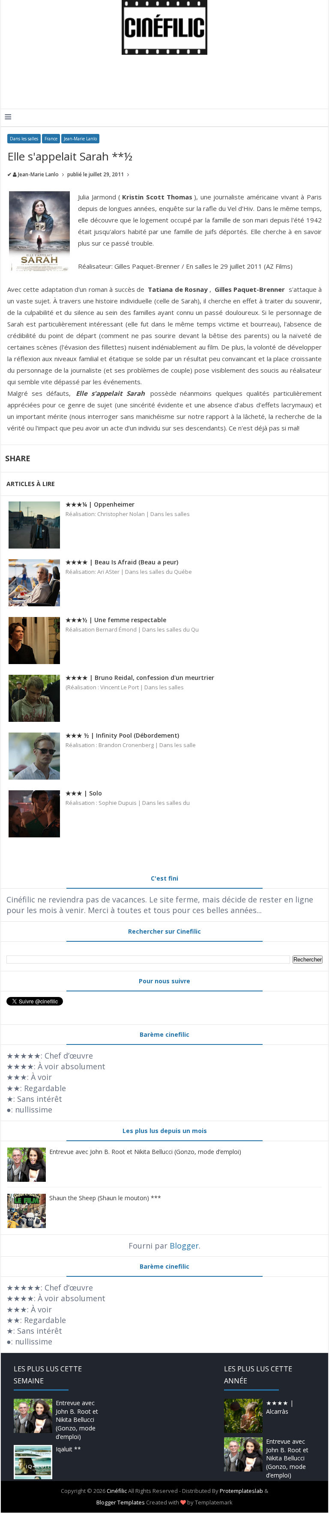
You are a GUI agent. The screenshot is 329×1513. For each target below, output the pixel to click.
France (51, 139)
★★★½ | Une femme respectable (116, 620)
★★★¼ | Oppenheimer (100, 504)
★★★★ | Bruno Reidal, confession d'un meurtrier (140, 677)
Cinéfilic (117, 1491)
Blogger (184, 1245)
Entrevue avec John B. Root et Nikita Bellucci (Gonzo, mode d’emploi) (145, 1152)
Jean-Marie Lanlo (80, 139)
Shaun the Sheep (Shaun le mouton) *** (105, 1198)
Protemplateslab (241, 1491)
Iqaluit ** (68, 1449)
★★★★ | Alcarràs (279, 1407)
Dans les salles (24, 139)
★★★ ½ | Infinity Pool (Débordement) (122, 735)
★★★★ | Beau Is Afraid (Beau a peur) (122, 562)
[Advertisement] (161, 82)
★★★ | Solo (84, 793)
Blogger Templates (120, 1502)
